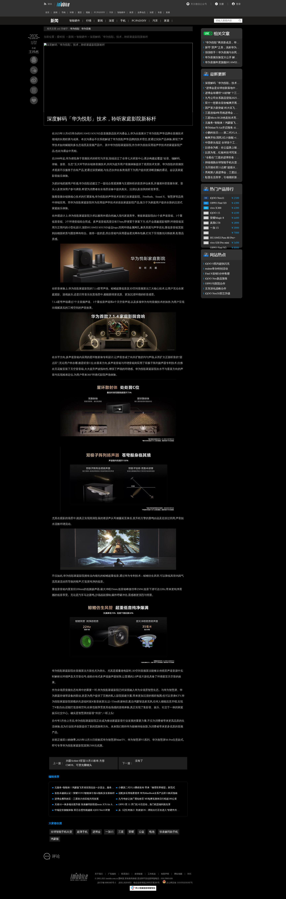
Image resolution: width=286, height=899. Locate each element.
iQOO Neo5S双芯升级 (217, 293)
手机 (123, 20)
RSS (50, 4)
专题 (160, 12)
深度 (152, 12)
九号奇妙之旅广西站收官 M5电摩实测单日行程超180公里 (148, 799)
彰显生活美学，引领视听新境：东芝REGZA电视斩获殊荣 (238, 177)
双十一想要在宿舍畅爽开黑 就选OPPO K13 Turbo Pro (235, 102)
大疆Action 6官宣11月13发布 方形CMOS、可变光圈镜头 (85, 762)
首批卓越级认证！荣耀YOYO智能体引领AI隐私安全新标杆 (85, 793)
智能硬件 (121, 12)
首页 (47, 12)
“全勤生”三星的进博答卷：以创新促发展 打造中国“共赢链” (239, 157)
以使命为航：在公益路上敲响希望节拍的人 (230, 147)
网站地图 (178, 874)
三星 (121, 831)
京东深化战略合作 (215, 288)
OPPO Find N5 (218, 247)
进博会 (96, 831)
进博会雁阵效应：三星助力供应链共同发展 (77, 799)
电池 (151, 831)
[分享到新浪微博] (34, 80)
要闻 (100, 20)
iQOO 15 (215, 212)
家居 (131, 12)
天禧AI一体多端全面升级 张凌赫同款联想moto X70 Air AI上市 (86, 804)
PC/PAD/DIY (99, 12)
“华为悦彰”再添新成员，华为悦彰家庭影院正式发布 (235, 42)
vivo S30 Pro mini (219, 242)
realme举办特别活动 (216, 268)
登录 (238, 4)
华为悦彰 (74, 28)
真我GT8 (215, 222)
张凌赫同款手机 (168, 831)
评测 (72, 12)
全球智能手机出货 (61, 831)
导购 (64, 12)
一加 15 (214, 227)
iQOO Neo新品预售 (216, 278)
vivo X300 (215, 208)
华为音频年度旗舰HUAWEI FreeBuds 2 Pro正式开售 (235, 62)
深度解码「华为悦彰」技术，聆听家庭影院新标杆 (234, 83)
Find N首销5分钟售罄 (217, 273)
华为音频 (86, 28)
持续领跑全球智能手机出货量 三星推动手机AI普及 (234, 162)
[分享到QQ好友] (34, 60)
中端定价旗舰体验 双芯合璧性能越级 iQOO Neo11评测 (82, 810)
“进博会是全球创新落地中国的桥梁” (226, 88)
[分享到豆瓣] (34, 90)
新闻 (55, 12)
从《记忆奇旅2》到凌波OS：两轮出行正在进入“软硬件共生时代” (152, 810)
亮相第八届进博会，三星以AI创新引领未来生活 (233, 172)
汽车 (111, 12)
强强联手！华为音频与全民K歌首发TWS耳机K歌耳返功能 (239, 52)
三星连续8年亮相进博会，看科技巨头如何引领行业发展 (237, 112)
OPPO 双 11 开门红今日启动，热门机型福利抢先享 (144, 804)
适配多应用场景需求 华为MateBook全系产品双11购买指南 (148, 793)
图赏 (80, 12)
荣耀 (131, 831)
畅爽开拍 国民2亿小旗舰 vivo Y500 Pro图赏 (230, 137)
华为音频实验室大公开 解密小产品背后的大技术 (233, 57)
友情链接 (139, 874)
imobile (62, 4)
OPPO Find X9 (218, 203)
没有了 (139, 760)
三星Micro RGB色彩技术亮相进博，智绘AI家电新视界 (236, 117)
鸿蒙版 (55, 838)
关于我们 (99, 874)
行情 (88, 20)
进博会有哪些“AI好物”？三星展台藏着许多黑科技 (234, 93)
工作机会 (152, 874)
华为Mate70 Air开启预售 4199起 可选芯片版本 (231, 127)
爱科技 (61, 36)
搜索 (239, 21)
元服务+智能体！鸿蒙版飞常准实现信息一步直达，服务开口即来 (88, 787)
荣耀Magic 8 (217, 217)
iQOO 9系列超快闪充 (217, 263)
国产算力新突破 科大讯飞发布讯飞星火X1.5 (230, 107)
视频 (88, 12)
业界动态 (141, 12)
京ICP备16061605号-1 (106, 882)
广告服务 (112, 874)
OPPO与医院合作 (215, 283)
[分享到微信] (34, 70)
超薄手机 (82, 831)
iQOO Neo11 (217, 198)
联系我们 (125, 874)
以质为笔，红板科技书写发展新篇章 (226, 152)
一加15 (109, 831)
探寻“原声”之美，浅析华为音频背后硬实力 (230, 47)
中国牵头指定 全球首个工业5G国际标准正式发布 (233, 142)
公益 (141, 831)
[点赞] (34, 100)
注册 (221, 4)
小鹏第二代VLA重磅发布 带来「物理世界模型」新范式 (147, 787)
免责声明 (165, 874)
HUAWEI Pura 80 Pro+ (222, 237)
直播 (168, 12)
